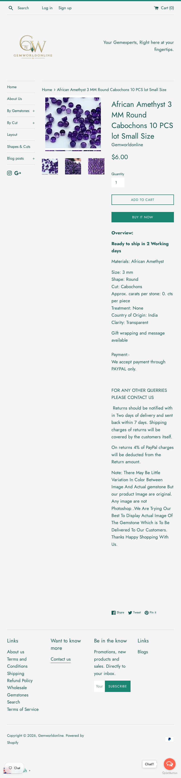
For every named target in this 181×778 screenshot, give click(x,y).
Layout (12, 134)
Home (11, 87)
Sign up (65, 8)
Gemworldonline (50, 735)
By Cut (21, 122)
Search (13, 702)
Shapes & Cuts (18, 146)
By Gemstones (21, 110)
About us (15, 652)
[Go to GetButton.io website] (169, 773)
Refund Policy (20, 680)
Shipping (15, 673)
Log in (47, 8)
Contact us (61, 659)
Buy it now (142, 217)
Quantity (117, 174)
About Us (14, 98)
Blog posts (21, 158)
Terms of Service (23, 709)
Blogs (143, 652)
